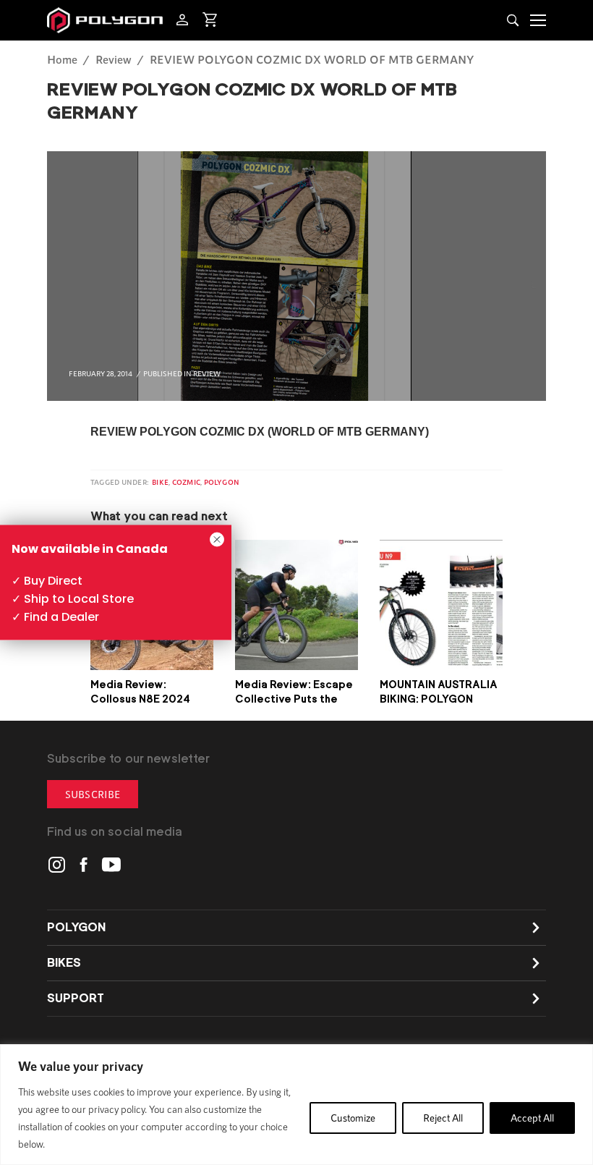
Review (113, 59)
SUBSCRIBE (92, 794)
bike (160, 482)
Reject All (443, 1117)
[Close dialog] (217, 540)
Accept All (532, 1117)
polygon (222, 482)
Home (62, 59)
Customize (352, 1117)
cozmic (186, 482)
